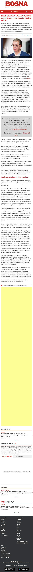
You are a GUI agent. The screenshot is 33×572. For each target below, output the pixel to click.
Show (17, 529)
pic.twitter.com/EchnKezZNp (19, 129)
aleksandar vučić (11, 285)
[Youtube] (8, 558)
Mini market (4, 535)
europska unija (22, 285)
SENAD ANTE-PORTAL (21, 541)
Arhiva (3, 545)
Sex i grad (19, 530)
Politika (3, 521)
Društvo (3, 533)
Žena (17, 532)
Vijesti (2, 519)
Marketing (3, 547)
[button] (30, 39)
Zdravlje (18, 522)
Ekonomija (3, 525)
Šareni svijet (19, 538)
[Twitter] (6, 558)
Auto (17, 527)
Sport (2, 527)
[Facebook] (3, 558)
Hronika (3, 524)
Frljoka (18, 536)
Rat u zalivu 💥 (14, 11)
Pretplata (3, 548)
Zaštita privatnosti (5, 555)
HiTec (17, 525)
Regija (2, 529)
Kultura (18, 521)
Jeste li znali (19, 518)
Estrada (18, 533)
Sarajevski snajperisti (22, 543)
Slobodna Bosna (17, 565)
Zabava (18, 535)
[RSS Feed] (2, 558)
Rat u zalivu (4, 518)
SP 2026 (18, 539)
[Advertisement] (16, 356)
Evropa (3, 530)
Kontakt (3, 550)
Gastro (18, 524)
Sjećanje (18, 519)
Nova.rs (29, 78)
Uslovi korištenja (5, 553)
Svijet (2, 532)
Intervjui (3, 522)
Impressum (4, 552)
